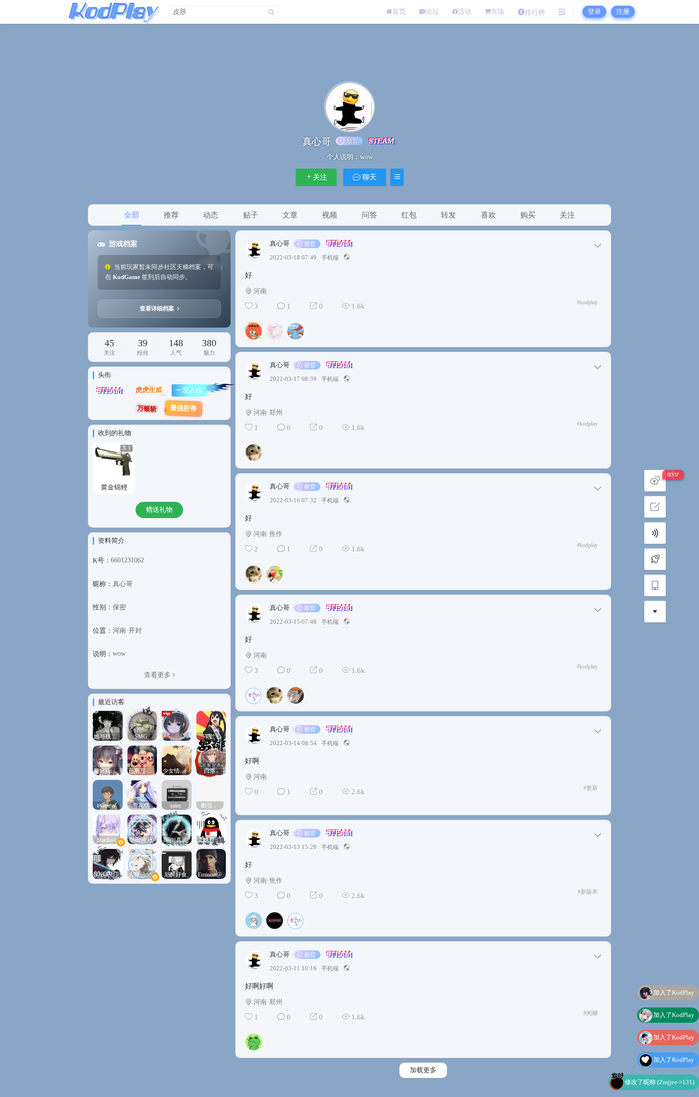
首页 (399, 11)
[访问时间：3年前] (142, 725)
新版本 (588, 891)
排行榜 (535, 12)
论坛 (432, 11)
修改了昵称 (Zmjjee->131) (659, 1062)
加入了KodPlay (673, 995)
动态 (210, 215)
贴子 (250, 215)
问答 (369, 215)
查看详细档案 (157, 308)
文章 (290, 215)
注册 (623, 11)
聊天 (368, 177)
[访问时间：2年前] (108, 725)
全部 (131, 215)
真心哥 (280, 243)
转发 (448, 215)
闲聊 (590, 1013)
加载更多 (423, 1070)
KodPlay (111, 12)
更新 (590, 788)
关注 (320, 177)
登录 (594, 11)
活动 (464, 11)
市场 (497, 11)
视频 (329, 215)
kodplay (587, 302)
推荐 (171, 215)
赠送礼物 (159, 509)
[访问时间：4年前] (177, 794)
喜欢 (488, 215)
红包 (409, 215)
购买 (527, 215)
